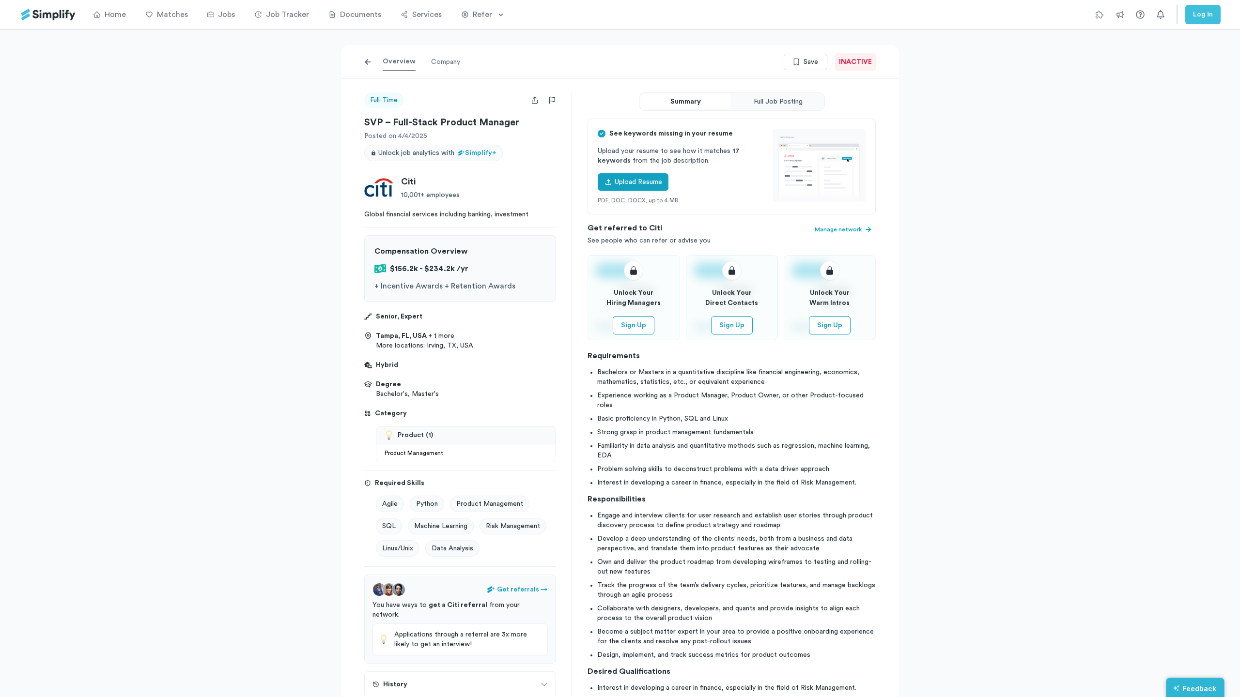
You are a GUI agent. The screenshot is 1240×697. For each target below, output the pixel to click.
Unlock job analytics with (437, 153)
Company (445, 62)
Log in (1203, 14)
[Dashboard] (48, 15)
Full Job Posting (778, 101)
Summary (685, 101)
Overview (399, 61)
